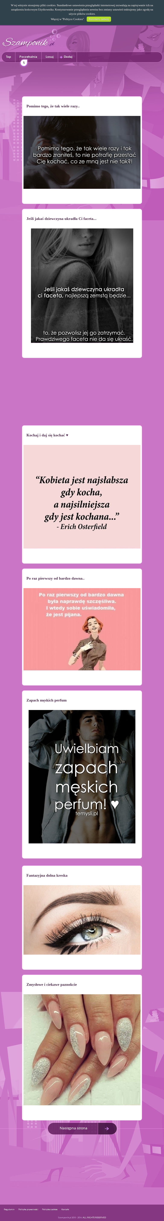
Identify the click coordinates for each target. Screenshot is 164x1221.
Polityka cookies (49, 1210)
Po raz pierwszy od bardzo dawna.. (55, 578)
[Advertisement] (82, 80)
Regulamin (9, 1210)
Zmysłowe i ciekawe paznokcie (51, 984)
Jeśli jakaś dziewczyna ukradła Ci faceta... (61, 218)
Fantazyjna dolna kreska (46, 875)
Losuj (50, 57)
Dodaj (68, 57)
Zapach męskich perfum (46, 700)
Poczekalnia (28, 59)
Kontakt (65, 1210)
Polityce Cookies (73, 19)
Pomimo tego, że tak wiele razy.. (53, 106)
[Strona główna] (32, 48)
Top (8, 57)
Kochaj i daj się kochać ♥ (47, 435)
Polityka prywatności (28, 1210)
